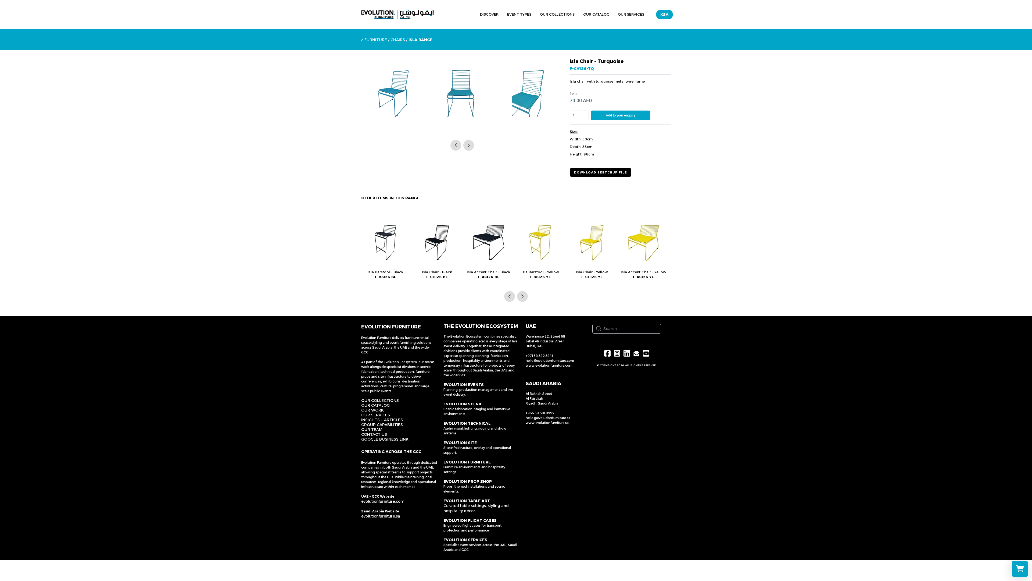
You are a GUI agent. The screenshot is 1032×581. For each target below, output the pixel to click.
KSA (664, 14)
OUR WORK (372, 410)
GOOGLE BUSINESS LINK (384, 439)
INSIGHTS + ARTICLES (382, 419)
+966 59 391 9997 (540, 413)
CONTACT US (374, 434)
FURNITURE (375, 39)
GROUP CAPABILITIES (382, 424)
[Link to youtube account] (646, 353)
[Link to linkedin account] (627, 353)
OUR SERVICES (375, 415)
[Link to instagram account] (617, 353)
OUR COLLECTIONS (380, 400)
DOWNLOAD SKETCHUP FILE (600, 172)
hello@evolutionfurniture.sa (548, 418)
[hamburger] (451, 13)
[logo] (397, 14)
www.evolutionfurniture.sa (547, 423)
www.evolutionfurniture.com (549, 365)
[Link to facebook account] (607, 353)
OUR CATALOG (375, 405)
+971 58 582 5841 (539, 356)
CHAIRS (397, 39)
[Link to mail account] (636, 353)
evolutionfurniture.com (382, 501)
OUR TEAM (371, 429)
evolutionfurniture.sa (380, 516)
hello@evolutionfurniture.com (550, 361)
